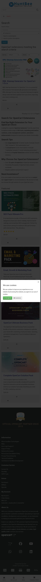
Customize (18, 298)
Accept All (8, 298)
